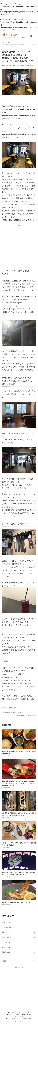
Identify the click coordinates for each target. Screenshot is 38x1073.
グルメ (25, 65)
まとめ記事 (8, 927)
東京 (31, 65)
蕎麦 (6, 947)
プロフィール (19, 1016)
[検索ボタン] (31, 36)
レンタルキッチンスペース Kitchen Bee (19, 1012)
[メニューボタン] (35, 36)
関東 (28, 65)
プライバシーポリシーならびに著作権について (19, 1018)
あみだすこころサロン (14, 1014)
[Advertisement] (19, 245)
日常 (6, 937)
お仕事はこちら (27, 1014)
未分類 (6, 942)
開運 (6, 952)
